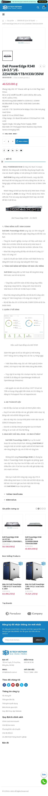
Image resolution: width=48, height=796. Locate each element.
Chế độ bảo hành (8, 725)
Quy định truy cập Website (11, 711)
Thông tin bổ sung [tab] (14, 494)
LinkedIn (13, 150)
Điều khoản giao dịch (9, 707)
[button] (36, 508)
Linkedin (26, 685)
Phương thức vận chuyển (11, 729)
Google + (17, 150)
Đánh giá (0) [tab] (11, 500)
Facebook (4, 150)
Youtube (13, 685)
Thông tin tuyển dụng (10, 703)
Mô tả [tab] (8, 159)
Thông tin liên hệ (8, 699)
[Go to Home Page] (3, 20)
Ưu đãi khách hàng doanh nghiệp (14, 737)
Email (21, 150)
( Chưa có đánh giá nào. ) (21, 78)
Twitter (8, 150)
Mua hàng (23, 141)
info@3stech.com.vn (9, 672)
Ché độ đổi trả (7, 733)
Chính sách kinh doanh (10, 721)
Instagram (17, 685)
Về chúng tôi (6, 696)
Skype (21, 685)
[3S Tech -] (12, 7)
